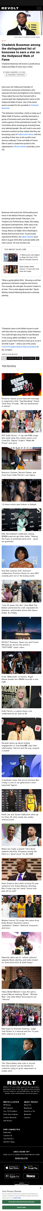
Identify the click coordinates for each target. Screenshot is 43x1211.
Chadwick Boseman (14, 358)
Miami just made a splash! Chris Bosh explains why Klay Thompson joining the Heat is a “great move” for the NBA (19, 851)
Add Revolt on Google (16, 75)
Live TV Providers (10, 1111)
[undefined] (11, 257)
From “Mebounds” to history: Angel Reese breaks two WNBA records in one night (20, 679)
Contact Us (7, 1135)
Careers (27, 1117)
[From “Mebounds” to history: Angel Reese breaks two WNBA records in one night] (21, 662)
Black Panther (27, 237)
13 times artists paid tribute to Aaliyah (19, 504)
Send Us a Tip (29, 1111)
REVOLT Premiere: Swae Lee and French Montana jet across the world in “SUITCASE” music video (20, 644)
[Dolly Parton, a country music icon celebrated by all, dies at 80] (21, 697)
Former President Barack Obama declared (19, 347)
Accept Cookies (21, 1207)
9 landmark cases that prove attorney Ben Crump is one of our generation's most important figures (20, 782)
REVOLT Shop (9, 1142)
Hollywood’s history (26, 134)
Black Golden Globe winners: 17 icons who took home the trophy (29, 269)
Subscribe (7, 1132)
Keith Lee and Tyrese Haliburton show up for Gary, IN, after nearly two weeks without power (20, 817)
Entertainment (28, 358)
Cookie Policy (17, 1198)
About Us (27, 1105)
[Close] (40, 1188)
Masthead (28, 1108)
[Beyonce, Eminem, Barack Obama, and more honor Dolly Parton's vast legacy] (21, 458)
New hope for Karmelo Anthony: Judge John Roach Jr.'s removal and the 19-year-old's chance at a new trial (20, 1031)
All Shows (7, 1105)
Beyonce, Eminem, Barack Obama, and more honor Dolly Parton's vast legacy (19, 473)
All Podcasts (8, 1108)
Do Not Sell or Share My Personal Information (21, 1202)
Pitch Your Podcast (10, 1114)
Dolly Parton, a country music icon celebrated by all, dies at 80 (17, 712)
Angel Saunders (11, 72)
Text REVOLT (8, 1139)
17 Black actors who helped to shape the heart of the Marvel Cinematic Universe (29, 257)
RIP (38, 358)
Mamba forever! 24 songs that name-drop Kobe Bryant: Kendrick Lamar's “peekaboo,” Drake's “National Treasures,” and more (20, 924)
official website (20, 146)
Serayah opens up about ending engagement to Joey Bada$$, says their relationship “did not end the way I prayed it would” (20, 747)
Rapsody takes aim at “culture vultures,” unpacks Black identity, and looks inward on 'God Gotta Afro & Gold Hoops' (20, 960)
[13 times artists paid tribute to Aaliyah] (21, 490)
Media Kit (27, 1114)
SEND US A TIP (21, 1158)
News (4, 41)
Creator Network (9, 1117)
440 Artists (7, 1121)
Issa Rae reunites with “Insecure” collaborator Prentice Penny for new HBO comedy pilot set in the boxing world (20, 573)
